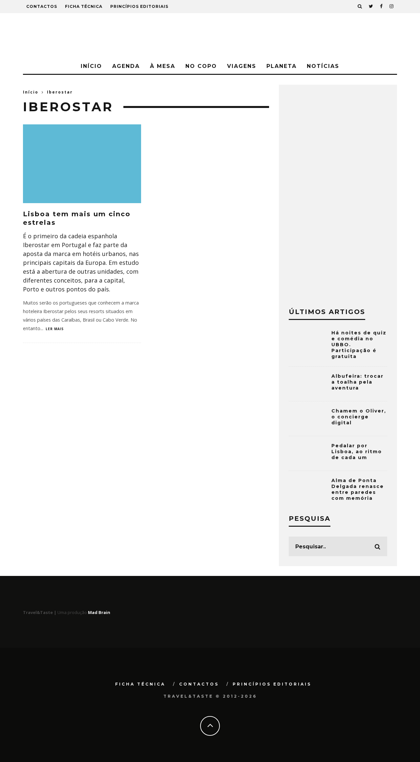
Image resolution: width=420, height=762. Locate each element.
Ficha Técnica (83, 6)
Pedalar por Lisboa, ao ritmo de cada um (356, 451)
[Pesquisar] (360, 6)
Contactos (41, 6)
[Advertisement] (338, 193)
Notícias (323, 66)
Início (91, 66)
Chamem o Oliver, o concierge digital (358, 417)
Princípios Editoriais (139, 6)
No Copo (201, 66)
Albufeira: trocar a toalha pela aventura (357, 382)
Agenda (126, 66)
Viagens (241, 66)
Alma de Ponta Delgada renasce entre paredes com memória (357, 489)
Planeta (281, 66)
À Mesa (162, 66)
